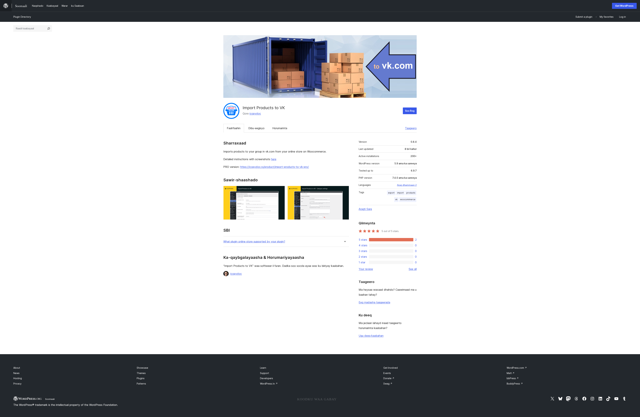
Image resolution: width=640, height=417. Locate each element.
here (273, 159)
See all (413, 269)
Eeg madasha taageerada (374, 302)
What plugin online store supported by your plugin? (254, 241)
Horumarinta (279, 128)
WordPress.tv (269, 383)
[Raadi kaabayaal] (48, 28)
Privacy (17, 383)
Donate (388, 378)
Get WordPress (624, 5)
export (391, 193)
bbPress (513, 378)
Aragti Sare (365, 209)
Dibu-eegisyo (256, 128)
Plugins (140, 378)
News (16, 373)
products (410, 193)
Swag (387, 383)
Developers (266, 378)
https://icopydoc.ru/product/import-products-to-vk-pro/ (274, 166)
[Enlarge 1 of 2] (280, 190)
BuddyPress (515, 383)
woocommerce (407, 199)
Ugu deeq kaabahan (371, 335)
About (16, 367)
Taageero (411, 128)
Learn (263, 367)
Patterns (141, 383)
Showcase (142, 367)
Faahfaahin (233, 128)
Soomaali (50, 399)
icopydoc (255, 113)
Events (387, 373)
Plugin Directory (22, 16)
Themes (141, 373)
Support (264, 373)
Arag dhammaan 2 (407, 185)
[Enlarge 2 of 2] (344, 190)
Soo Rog (409, 110)
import (400, 193)
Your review (366, 269)
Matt (510, 373)
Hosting (17, 378)
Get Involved (390, 367)
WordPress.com (517, 367)
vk (396, 199)
